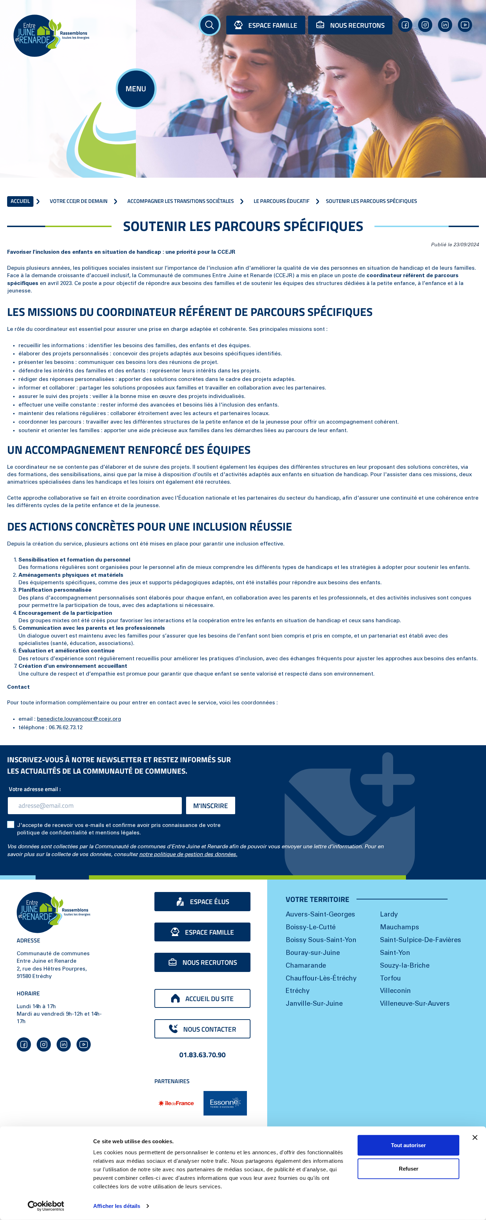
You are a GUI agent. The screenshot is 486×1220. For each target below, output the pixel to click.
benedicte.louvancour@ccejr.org (79, 719)
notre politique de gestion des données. (188, 855)
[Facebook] (405, 25)
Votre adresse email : (36, 789)
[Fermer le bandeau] (474, 1137)
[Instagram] (425, 25)
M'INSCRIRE (210, 805)
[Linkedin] (445, 25)
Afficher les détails (116, 1206)
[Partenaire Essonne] (225, 1103)
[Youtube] (465, 25)
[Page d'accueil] (68, 36)
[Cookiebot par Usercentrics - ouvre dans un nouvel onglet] (46, 1206)
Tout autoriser (408, 1145)
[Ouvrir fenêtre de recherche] (210, 25)
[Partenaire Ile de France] (176, 1103)
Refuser (408, 1168)
